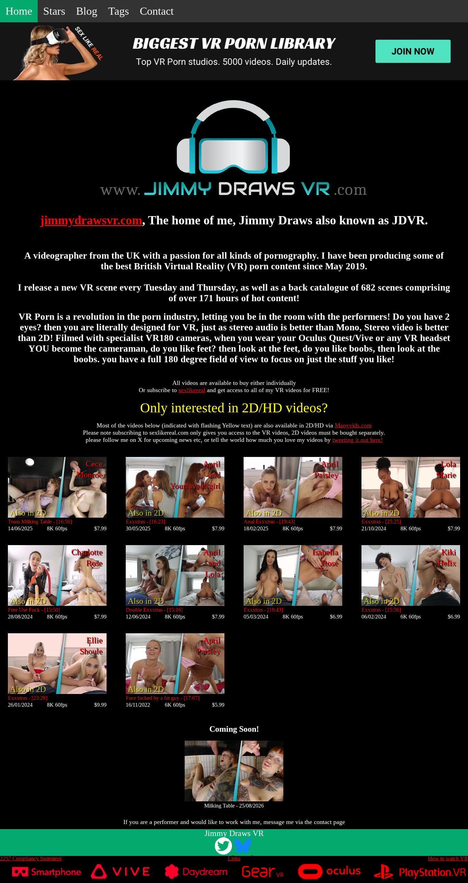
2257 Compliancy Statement (30, 858)
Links (234, 858)
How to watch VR (448, 858)
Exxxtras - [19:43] (263, 610)
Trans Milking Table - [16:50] (40, 522)
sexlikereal (191, 390)
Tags (118, 11)
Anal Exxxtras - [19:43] (269, 522)
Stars (54, 11)
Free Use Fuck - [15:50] (34, 610)
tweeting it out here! (357, 439)
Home (18, 11)
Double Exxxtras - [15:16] (154, 610)
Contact (157, 11)
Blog (86, 11)
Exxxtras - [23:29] (27, 698)
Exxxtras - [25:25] (381, 522)
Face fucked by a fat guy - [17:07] (162, 698)
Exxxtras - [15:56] (381, 610)
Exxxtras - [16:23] (145, 522)
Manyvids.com (353, 425)
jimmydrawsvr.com (91, 220)
